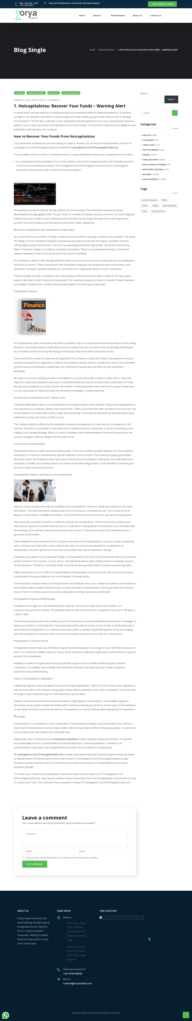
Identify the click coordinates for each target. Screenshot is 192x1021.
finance (19, 93)
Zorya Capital (39, 100)
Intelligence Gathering (154, 164)
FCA (124, 125)
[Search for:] (159, 112)
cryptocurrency (150, 150)
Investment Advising (152, 169)
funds (155, 206)
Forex (164, 200)
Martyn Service (169, 206)
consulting (148, 145)
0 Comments (54, 100)
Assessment (148, 140)
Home (82, 15)
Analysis (146, 135)
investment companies (65, 739)
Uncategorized (71, 93)
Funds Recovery (36, 93)
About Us (137, 15)
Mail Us (67, 979)
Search (143, 93)
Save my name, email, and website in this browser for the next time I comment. (62, 857)
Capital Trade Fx (149, 200)
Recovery (53, 93)
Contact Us (155, 15)
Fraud (144, 206)
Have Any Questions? (74, 969)
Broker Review (118, 15)
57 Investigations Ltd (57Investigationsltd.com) (93, 147)
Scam (144, 211)
